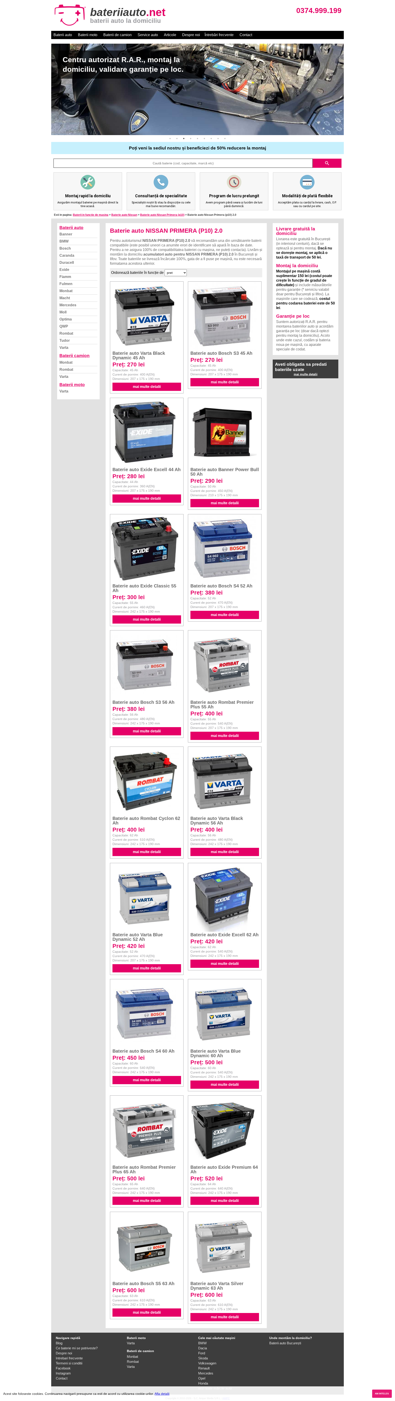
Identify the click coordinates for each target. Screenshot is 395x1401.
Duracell (66, 262)
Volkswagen (207, 1363)
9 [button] (225, 138)
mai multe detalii (147, 387)
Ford (201, 1353)
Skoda (203, 1358)
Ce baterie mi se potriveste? (77, 1348)
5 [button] (197, 138)
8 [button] (218, 138)
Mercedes (67, 305)
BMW (64, 241)
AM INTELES (382, 1393)
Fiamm (65, 277)
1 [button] (170, 138)
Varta (63, 348)
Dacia (202, 1348)
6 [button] (204, 138)
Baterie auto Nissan (124, 214)
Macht (64, 298)
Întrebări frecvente (219, 35)
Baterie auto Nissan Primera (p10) (162, 214)
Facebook (63, 1368)
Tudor (64, 340)
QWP (63, 326)
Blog (59, 1343)
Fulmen (65, 284)
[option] (197, 89)
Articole (170, 35)
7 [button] (211, 138)
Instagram (63, 1373)
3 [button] (183, 138)
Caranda (66, 255)
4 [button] (190, 138)
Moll (63, 312)
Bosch (65, 248)
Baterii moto (87, 35)
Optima (65, 319)
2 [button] (177, 138)
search (327, 163)
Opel (201, 1378)
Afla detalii (162, 1394)
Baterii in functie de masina (90, 214)
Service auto (148, 35)
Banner (65, 234)
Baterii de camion (117, 35)
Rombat (66, 333)
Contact (246, 35)
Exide (64, 270)
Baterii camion (74, 355)
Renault (204, 1368)
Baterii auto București (285, 1343)
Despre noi (191, 35)
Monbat (65, 291)
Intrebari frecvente (69, 1358)
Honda (203, 1383)
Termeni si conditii (69, 1363)
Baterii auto (62, 35)
